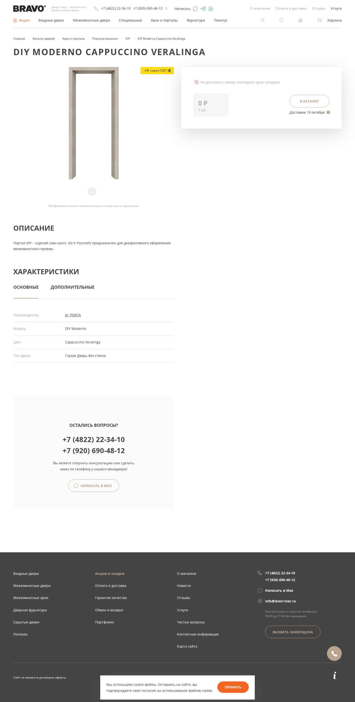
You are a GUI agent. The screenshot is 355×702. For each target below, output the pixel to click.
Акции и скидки (109, 573)
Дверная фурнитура (30, 610)
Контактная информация (198, 634)
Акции (24, 20)
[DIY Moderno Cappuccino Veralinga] (94, 178)
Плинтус (221, 20)
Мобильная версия (27, 682)
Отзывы (318, 8)
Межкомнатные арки (30, 597)
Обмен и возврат (109, 610)
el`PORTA (73, 315)
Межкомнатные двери (91, 20)
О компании (260, 8)
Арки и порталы (164, 20)
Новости (184, 585)
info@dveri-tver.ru (280, 601)
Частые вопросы (191, 622)
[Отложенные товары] (281, 19)
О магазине (186, 573)
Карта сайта (187, 646)
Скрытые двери (26, 622)
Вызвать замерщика (293, 632)
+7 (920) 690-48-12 (148, 8)
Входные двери (51, 20)
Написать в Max (96, 485)
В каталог (309, 101)
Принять (233, 687)
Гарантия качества (111, 597)
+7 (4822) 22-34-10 (116, 8)
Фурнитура (196, 20)
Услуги (336, 8)
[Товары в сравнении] (300, 19)
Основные (26, 287)
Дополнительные (72, 287)
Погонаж (20, 634)
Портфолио (104, 622)
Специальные (130, 20)
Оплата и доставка (291, 8)
